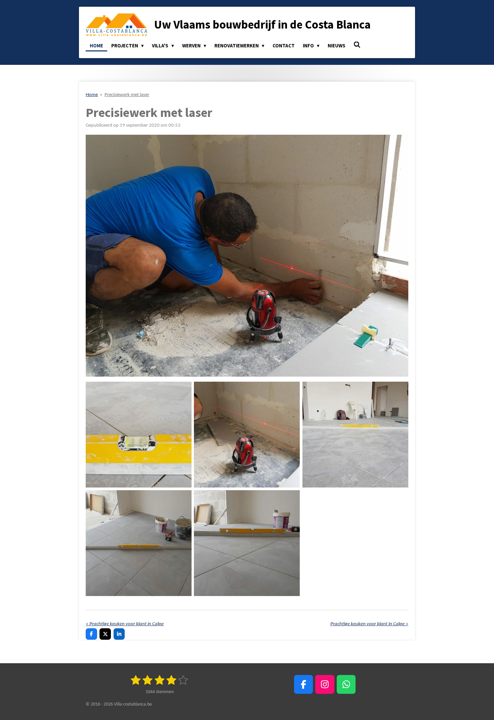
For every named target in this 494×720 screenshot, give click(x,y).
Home (92, 94)
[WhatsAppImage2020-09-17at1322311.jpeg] (138, 435)
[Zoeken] (357, 45)
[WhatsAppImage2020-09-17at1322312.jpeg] (355, 435)
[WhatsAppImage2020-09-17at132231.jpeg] (138, 543)
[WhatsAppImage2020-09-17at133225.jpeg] (247, 435)
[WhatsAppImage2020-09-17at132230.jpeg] (247, 543)
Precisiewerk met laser (127, 94)
